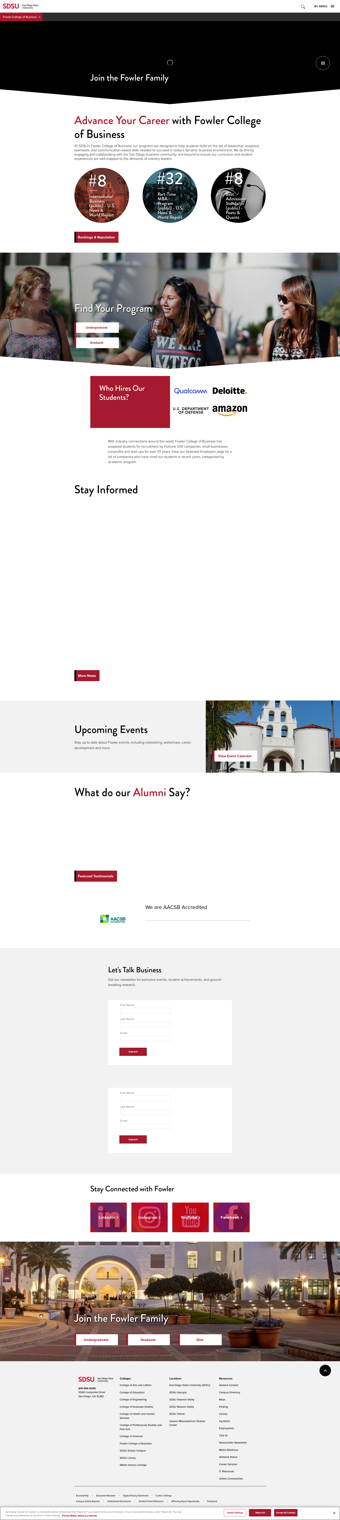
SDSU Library (128, 1458)
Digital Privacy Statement (135, 1495)
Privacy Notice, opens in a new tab (79, 1515)
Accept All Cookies (285, 1512)
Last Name (127, 1019)
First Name (127, 1005)
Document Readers (105, 1495)
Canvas (223, 1414)
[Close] (334, 1513)
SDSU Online (177, 1414)
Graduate (96, 342)
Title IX (223, 1435)
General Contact (228, 1385)
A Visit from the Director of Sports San (181, 510)
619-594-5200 (87, 1388)
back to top (325, 1370)
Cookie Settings (163, 1495)
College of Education (132, 1392)
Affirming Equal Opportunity (185, 1501)
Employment (226, 1428)
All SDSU (321, 6)
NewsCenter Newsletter (233, 1442)
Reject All (260, 1512)
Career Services (228, 1464)
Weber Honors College (133, 1465)
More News (87, 675)
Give (199, 1339)
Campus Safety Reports (88, 1501)
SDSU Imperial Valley (181, 1399)
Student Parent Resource (151, 1501)
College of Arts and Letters (135, 1385)
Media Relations (228, 1450)
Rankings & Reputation (96, 237)
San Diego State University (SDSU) (189, 1385)
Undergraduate (97, 327)
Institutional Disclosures (119, 1501)
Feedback (212, 1501)
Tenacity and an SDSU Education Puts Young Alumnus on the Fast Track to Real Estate (191, 625)
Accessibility (82, 1495)
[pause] (170, 62)
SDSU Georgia (178, 1392)
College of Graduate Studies (136, 1407)
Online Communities (231, 1478)
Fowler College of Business (20, 17)
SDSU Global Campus (133, 1450)
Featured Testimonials (96, 876)
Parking (223, 1407)
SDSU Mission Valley (181, 1407)
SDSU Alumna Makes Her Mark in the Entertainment (189, 569)
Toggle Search (303, 6)
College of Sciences (131, 1436)
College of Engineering (133, 1399)
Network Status (228, 1457)
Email (123, 1033)
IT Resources (226, 1471)
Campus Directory (229, 1392)
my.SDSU (224, 1421)
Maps (222, 1399)
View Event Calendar (235, 756)
